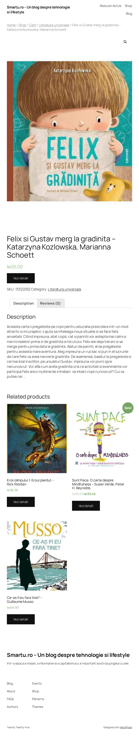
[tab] (23, 303)
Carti (32, 25)
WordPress (126, 727)
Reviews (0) (50, 303)
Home (11, 25)
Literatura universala (54, 25)
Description (23, 303)
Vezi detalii (20, 278)
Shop (22, 25)
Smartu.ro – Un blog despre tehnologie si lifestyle (68, 654)
